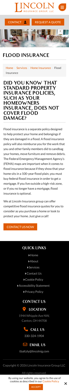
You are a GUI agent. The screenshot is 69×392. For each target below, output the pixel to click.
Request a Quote (48, 22)
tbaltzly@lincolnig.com (34, 351)
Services (21, 67)
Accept (36, 387)
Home (9, 67)
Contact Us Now (20, 227)
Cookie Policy (51, 381)
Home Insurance (40, 67)
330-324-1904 (34, 336)
